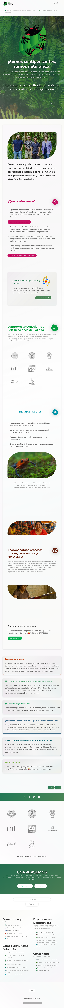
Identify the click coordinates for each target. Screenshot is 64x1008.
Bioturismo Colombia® (32, 1003)
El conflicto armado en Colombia (47, 935)
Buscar (32, 904)
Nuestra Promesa (15, 659)
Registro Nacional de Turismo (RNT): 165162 (32, 856)
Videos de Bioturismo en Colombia (48, 965)
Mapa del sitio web (43, 970)
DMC (8, 939)
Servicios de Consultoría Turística (22, 255)
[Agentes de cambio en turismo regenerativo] (8, 3)
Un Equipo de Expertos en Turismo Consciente (29, 681)
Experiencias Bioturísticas (19, 222)
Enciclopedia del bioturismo (45, 968)
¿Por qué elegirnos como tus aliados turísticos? (29, 740)
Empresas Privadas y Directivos (16, 928)
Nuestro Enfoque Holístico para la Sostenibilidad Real (32, 721)
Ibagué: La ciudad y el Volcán (46, 937)
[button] (54, 3)
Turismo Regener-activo (18, 703)
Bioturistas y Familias (12, 925)
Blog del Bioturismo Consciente (47, 960)
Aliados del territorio (13, 930)
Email (41, 886)
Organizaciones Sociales (14, 933)
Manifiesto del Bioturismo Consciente (48, 962)
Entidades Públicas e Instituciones (16, 936)
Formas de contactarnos (14, 975)
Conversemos (42, 298)
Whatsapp (14, 638)
